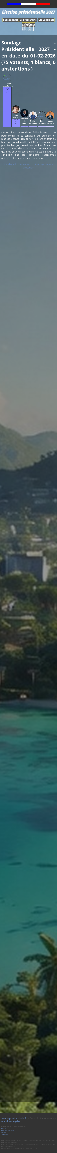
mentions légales (10, 1121)
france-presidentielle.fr (14, 1118)
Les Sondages (10, 19)
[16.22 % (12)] (16, 126)
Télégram (4, 1134)
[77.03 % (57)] (7, 126)
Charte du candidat (7, 1130)
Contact (4, 1128)
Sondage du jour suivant (17, 164)
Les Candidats (46, 19)
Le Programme (28, 19)
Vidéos (3, 1132)
